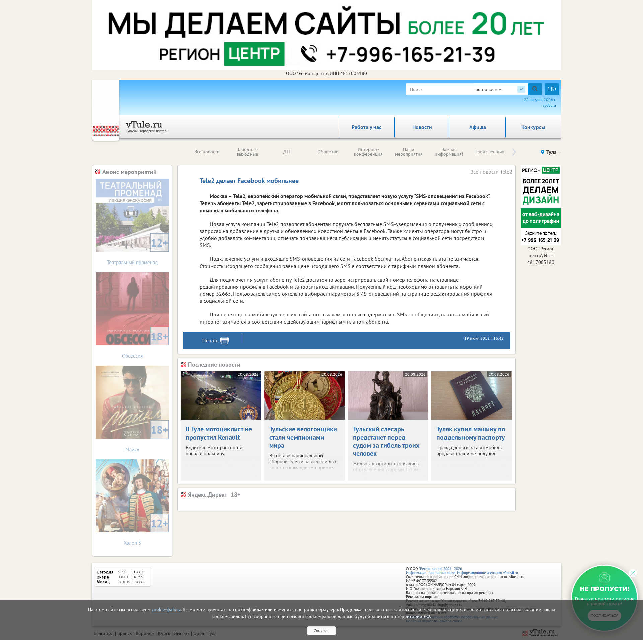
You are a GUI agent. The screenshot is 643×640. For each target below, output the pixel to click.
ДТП (287, 152)
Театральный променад (137, 251)
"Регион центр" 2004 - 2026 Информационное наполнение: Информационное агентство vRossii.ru (462, 570)
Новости (422, 127)
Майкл (146, 438)
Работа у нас (366, 127)
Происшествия (489, 152)
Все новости (207, 152)
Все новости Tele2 (491, 171)
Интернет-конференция (368, 151)
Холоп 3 (146, 531)
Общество (328, 152)
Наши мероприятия (409, 151)
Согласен (321, 630)
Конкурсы (533, 127)
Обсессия (145, 344)
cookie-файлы (166, 609)
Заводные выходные (247, 151)
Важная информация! (449, 151)
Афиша (477, 127)
